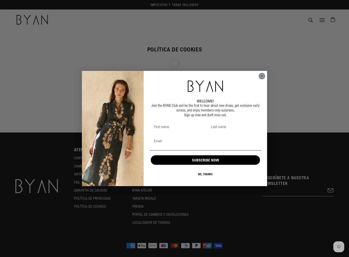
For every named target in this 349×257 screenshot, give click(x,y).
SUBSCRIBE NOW (205, 160)
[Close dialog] (262, 76)
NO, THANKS (205, 174)
